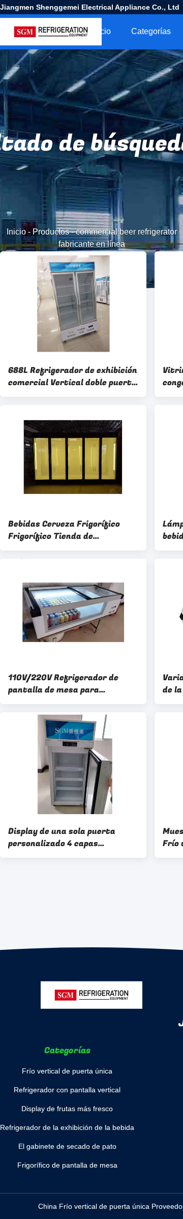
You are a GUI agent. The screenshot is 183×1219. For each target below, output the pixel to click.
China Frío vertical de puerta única (93, 1206)
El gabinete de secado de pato (67, 1146)
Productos (51, 231)
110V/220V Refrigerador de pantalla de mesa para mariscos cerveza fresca (63, 684)
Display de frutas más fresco (67, 1109)
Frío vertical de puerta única (67, 1071)
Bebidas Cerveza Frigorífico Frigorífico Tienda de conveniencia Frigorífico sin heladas (64, 530)
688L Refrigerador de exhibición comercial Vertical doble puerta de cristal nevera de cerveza (72, 376)
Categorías (151, 31)
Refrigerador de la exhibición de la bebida (67, 1127)
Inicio (101, 31)
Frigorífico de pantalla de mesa (67, 1165)
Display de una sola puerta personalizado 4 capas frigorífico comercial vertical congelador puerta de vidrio (67, 837)
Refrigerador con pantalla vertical (67, 1090)
